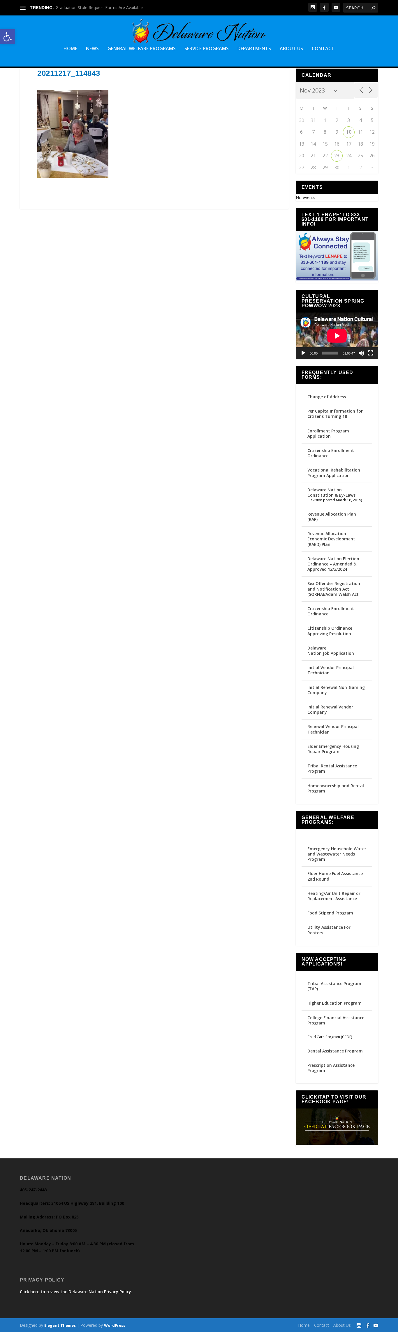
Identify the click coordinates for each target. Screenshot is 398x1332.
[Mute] (361, 353)
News (92, 49)
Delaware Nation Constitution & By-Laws (331, 492)
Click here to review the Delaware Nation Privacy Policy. (76, 1291)
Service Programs (206, 49)
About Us (291, 49)
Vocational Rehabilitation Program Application (333, 472)
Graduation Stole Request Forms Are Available (99, 7)
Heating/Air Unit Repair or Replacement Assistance (333, 896)
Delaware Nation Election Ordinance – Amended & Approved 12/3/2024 (333, 564)
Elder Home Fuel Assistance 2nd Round (335, 876)
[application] (337, 336)
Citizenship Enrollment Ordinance (330, 453)
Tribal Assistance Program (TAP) (334, 986)
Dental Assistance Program (335, 1051)
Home (70, 49)
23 (336, 155)
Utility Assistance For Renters (329, 929)
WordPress (114, 1325)
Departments (254, 49)
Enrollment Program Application (328, 433)
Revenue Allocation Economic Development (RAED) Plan (331, 539)
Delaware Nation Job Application (330, 650)
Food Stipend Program (330, 913)
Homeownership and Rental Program (335, 788)
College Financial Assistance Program (335, 1020)
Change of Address (326, 396)
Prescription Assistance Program (331, 1067)
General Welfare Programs (142, 49)
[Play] (303, 353)
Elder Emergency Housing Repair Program (333, 748)
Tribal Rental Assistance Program (332, 768)
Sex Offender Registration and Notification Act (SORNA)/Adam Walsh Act (333, 589)
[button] (7, 36)
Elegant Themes (60, 1325)
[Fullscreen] (371, 353)
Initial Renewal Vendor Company (330, 709)
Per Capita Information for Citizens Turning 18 (335, 413)
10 (348, 132)
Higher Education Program (334, 1003)
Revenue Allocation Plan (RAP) (331, 516)
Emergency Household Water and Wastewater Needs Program (336, 854)
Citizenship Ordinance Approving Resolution (329, 630)
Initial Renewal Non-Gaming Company (336, 690)
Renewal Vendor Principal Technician (333, 729)
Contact (323, 49)
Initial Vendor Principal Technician (330, 670)
